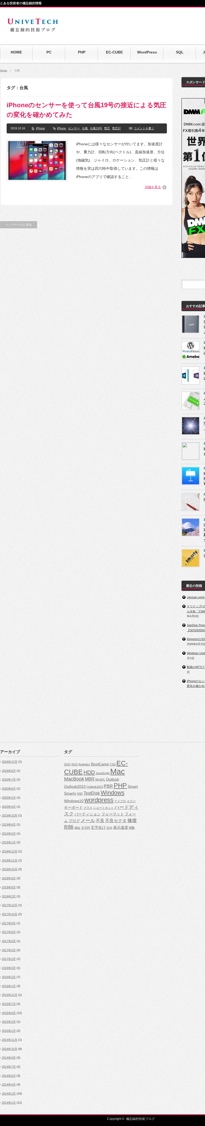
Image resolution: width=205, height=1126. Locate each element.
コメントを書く (144, 128)
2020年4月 (9, 806)
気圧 (107, 128)
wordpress (98, 799)
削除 (69, 827)
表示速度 (120, 828)
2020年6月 (9, 788)
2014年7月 (9, 1066)
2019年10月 (9, 815)
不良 (100, 820)
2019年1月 (9, 842)
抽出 (77, 827)
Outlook (112, 779)
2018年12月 (9, 851)
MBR (89, 779)
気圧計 (116, 128)
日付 (109, 827)
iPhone (40, 128)
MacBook (74, 779)
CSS (113, 764)
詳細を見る (153, 187)
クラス (88, 807)
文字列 (85, 827)
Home (3, 70)
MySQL (100, 779)
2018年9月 (9, 878)
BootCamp (100, 764)
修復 (132, 820)
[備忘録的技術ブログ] (32, 32)
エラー (131, 801)
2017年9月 (9, 923)
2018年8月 (9, 887)
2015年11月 (9, 994)
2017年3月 (9, 958)
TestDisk (92, 793)
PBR (108, 786)
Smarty (70, 793)
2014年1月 (9, 1102)
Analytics (84, 764)
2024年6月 (9, 770)
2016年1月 (9, 986)
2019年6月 (9, 824)
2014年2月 (9, 1093)
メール (88, 820)
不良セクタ (116, 820)
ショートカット (103, 807)
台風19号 (96, 128)
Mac (117, 771)
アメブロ (120, 801)
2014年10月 (9, 1048)
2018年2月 (9, 896)
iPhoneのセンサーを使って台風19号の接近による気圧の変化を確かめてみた (86, 109)
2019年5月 (9, 833)
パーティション (87, 814)
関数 (132, 827)
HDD (89, 772)
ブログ (74, 821)
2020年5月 (9, 797)
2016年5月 (9, 968)
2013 (74, 764)
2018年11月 (9, 860)
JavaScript (102, 773)
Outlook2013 (94, 786)
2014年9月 (9, 1057)
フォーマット (112, 814)
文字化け (98, 828)
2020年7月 (9, 779)
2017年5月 (9, 941)
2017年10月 (9, 914)
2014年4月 (9, 1084)
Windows (112, 792)
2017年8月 (9, 932)
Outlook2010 (75, 787)
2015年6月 (9, 1012)
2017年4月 (9, 950)
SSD (80, 793)
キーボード (73, 808)
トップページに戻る (18, 224)
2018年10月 (9, 869)
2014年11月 (9, 1039)
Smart (133, 787)
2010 (67, 764)
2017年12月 (9, 905)
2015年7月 (9, 1003)
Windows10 (74, 801)
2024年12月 (9, 761)
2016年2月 (9, 977)
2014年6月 (9, 1075)
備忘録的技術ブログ (140, 1119)
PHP (120, 785)
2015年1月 (9, 1030)
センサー (74, 128)
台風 (85, 128)
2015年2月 (9, 1021)
